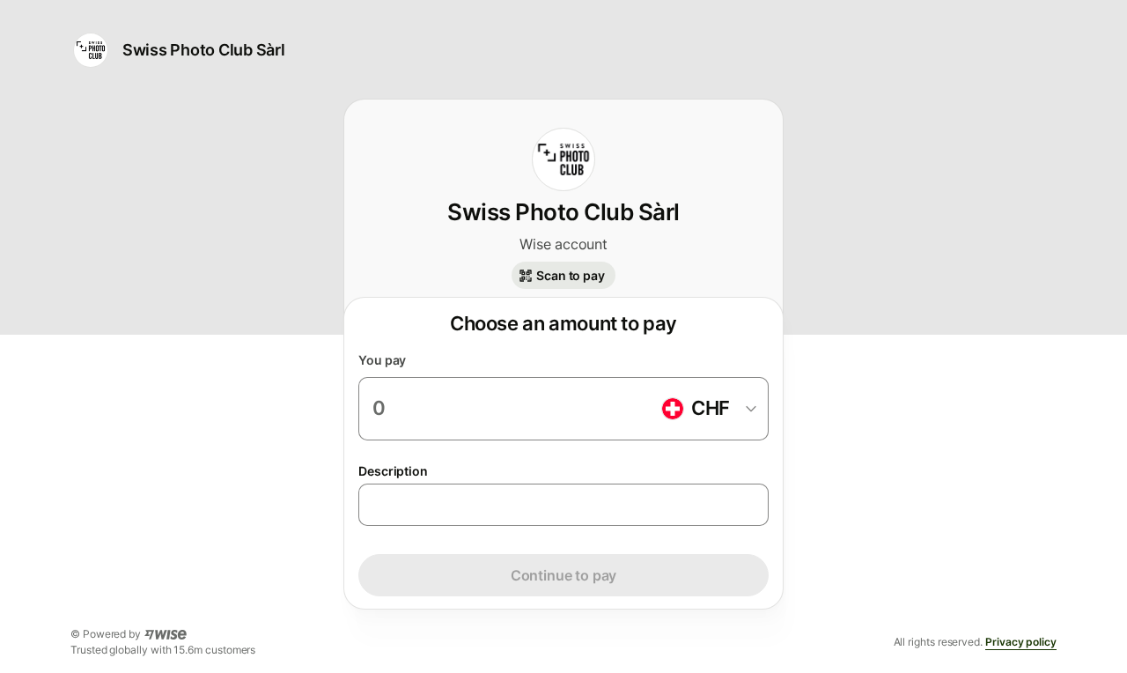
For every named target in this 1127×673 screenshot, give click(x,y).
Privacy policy (1021, 641)
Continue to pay (563, 575)
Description (393, 470)
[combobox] (708, 408)
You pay (382, 359)
